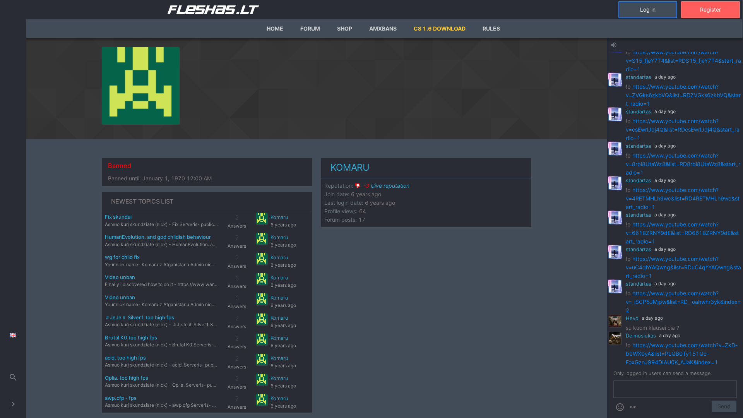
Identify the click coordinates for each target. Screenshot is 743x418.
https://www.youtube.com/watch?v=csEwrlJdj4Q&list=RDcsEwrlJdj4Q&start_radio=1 (683, 129)
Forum (310, 28)
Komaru (279, 217)
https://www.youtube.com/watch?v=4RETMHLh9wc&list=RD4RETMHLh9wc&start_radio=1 (683, 198)
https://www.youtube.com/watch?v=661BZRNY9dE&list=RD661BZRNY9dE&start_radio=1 (682, 233)
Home (275, 28)
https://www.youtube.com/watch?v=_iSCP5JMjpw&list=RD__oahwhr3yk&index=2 (683, 302)
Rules (491, 28)
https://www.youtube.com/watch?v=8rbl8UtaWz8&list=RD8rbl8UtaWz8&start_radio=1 (683, 164)
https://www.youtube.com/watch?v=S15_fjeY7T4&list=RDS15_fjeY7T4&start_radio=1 (683, 60)
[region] (316, 228)
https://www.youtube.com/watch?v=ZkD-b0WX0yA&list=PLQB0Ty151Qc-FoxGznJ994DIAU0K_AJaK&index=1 (682, 353)
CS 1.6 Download (440, 28)
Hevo (632, 318)
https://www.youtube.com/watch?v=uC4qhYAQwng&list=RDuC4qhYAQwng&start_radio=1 (683, 267)
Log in (648, 9)
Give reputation (386, 185)
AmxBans (383, 28)
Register (710, 9)
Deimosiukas (641, 335)
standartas (638, 77)
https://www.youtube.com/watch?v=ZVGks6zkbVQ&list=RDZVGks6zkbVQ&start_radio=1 (683, 95)
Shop (344, 28)
